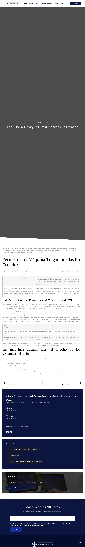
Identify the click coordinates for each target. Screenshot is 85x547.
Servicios (38, 3)
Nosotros (31, 3)
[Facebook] (7, 432)
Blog (62, 3)
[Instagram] (10, 432)
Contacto (56, 3)
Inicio (25, 3)
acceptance (13, 521)
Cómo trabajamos (47, 3)
